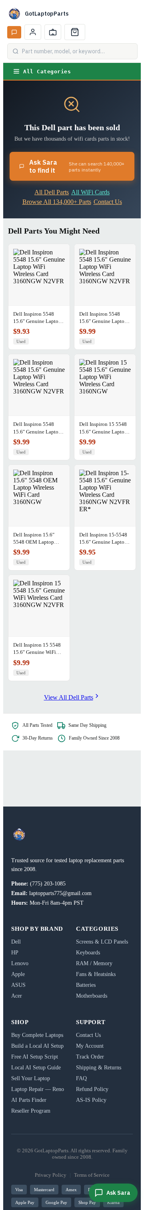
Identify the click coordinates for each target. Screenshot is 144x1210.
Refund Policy (92, 1089)
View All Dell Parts (68, 697)
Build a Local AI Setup (37, 1046)
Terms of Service (92, 1175)
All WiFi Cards (90, 192)
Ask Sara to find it (77, 166)
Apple (18, 974)
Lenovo (19, 963)
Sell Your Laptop (30, 1078)
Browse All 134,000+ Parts (56, 201)
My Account (90, 1046)
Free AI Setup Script (34, 1057)
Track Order (90, 1057)
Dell (16, 942)
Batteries (86, 985)
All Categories (47, 72)
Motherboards (91, 996)
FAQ (81, 1078)
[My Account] (32, 32)
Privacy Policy (50, 1175)
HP (14, 953)
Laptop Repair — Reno (37, 1089)
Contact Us (108, 201)
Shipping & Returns (98, 1068)
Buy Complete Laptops (37, 1035)
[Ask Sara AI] (14, 32)
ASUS (18, 985)
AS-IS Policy (91, 1100)
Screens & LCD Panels (102, 942)
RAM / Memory (94, 963)
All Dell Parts (51, 192)
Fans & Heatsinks (96, 974)
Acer (16, 996)
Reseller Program (30, 1111)
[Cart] (74, 32)
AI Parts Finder (28, 1100)
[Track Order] (52, 32)
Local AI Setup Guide (36, 1068)
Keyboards (88, 953)
